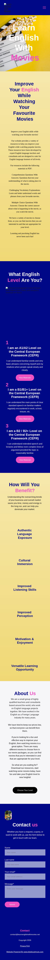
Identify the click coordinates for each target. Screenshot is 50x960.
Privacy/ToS (25, 946)
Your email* (10, 872)
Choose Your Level (25, 790)
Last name (9, 860)
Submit (12, 904)
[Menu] (44, 7)
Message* (9, 884)
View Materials (25, 378)
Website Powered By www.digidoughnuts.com (24, 952)
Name (7, 848)
